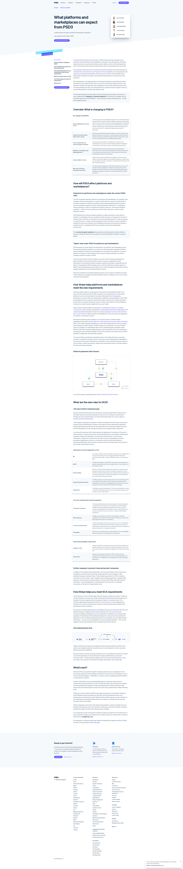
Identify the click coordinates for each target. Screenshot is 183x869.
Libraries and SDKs (97, 851)
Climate (75, 791)
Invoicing (75, 805)
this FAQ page (95, 722)
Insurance (95, 815)
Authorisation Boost (78, 783)
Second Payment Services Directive (87, 60)
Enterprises (95, 779)
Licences (114, 795)
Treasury (75, 829)
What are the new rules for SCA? (62, 76)
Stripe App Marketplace (98, 833)
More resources (116, 801)
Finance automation (97, 791)
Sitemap (114, 797)
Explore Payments (97, 756)
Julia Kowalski (120, 22)
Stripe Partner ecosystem (99, 835)
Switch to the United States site (154, 865)
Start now (57, 757)
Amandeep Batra (121, 26)
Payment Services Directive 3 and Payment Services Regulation (93, 72)
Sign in (114, 2)
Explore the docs (116, 753)
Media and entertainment (99, 817)
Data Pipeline (76, 797)
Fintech (94, 809)
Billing (102, 610)
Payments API (117, 610)
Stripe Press (115, 813)
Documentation (96, 843)
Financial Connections (78, 801)
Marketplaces (96, 797)
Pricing (94, 2)
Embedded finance (97, 789)
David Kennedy (121, 34)
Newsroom (114, 811)
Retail (94, 825)
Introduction (57, 60)
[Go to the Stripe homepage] (55, 777)
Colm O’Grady (120, 18)
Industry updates (65, 7)
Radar (74, 819)
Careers (114, 809)
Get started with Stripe (61, 40)
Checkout (94, 610)
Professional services (98, 821)
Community (115, 785)
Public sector (96, 823)
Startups (95, 781)
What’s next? (57, 83)
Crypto (75, 795)
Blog (113, 783)
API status (95, 847)
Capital (75, 787)
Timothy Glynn (121, 30)
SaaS (94, 803)
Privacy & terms (116, 789)
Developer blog (96, 855)
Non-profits (95, 819)
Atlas (74, 781)
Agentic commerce (97, 783)
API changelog (96, 849)
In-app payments (97, 795)
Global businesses (97, 793)
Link (74, 809)
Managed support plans (118, 823)
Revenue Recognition (78, 821)
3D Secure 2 (108, 602)
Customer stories (116, 781)
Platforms (95, 801)
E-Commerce (96, 787)
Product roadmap (116, 807)
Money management (98, 799)
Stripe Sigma (76, 823)
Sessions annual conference (119, 787)
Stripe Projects (96, 853)
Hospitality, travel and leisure (100, 813)
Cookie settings (116, 799)
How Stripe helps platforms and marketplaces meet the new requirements (62, 72)
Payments (75, 815)
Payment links (76, 813)
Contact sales (123, 2)
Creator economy (97, 807)
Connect (114, 294)
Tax (74, 825)
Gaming (94, 811)
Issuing (75, 807)
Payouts (75, 817)
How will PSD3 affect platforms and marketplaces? (62, 67)
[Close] (180, 861)
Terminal (75, 827)
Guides (56, 7)
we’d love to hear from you (110, 394)
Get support (115, 821)
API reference (96, 845)
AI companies (96, 805)
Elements (75, 799)
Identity (75, 803)
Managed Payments (78, 811)
